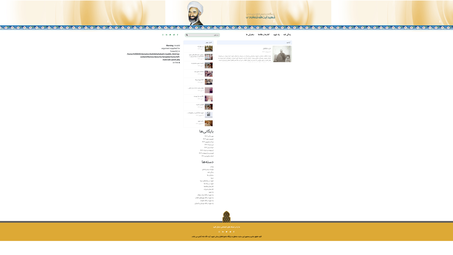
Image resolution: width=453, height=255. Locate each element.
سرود (212, 178)
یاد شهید (211, 192)
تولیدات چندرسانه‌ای (208, 169)
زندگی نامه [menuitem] (287, 35)
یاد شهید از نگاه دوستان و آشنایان (204, 203)
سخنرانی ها (210, 175)
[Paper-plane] (173, 34)
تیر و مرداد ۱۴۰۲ (209, 145)
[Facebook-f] (177, 34)
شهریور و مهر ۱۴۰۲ (208, 139)
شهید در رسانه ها (209, 184)
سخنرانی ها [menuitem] (250, 35)
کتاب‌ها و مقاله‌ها (209, 186)
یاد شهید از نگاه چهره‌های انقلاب (204, 198)
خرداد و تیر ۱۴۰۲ (209, 147)
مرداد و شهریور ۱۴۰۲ (208, 142)
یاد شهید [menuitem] (276, 35)
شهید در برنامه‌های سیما (207, 181)
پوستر (212, 167)
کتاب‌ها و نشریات (209, 189)
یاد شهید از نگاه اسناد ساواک (205, 195)
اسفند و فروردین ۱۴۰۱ (208, 156)
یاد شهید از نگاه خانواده (207, 201)
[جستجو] (187, 35)
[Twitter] (170, 34)
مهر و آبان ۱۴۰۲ (209, 136)
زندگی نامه (211, 172)
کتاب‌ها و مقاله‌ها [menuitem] (263, 35)
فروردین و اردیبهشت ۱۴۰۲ (206, 153)
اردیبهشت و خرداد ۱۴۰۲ (207, 150)
